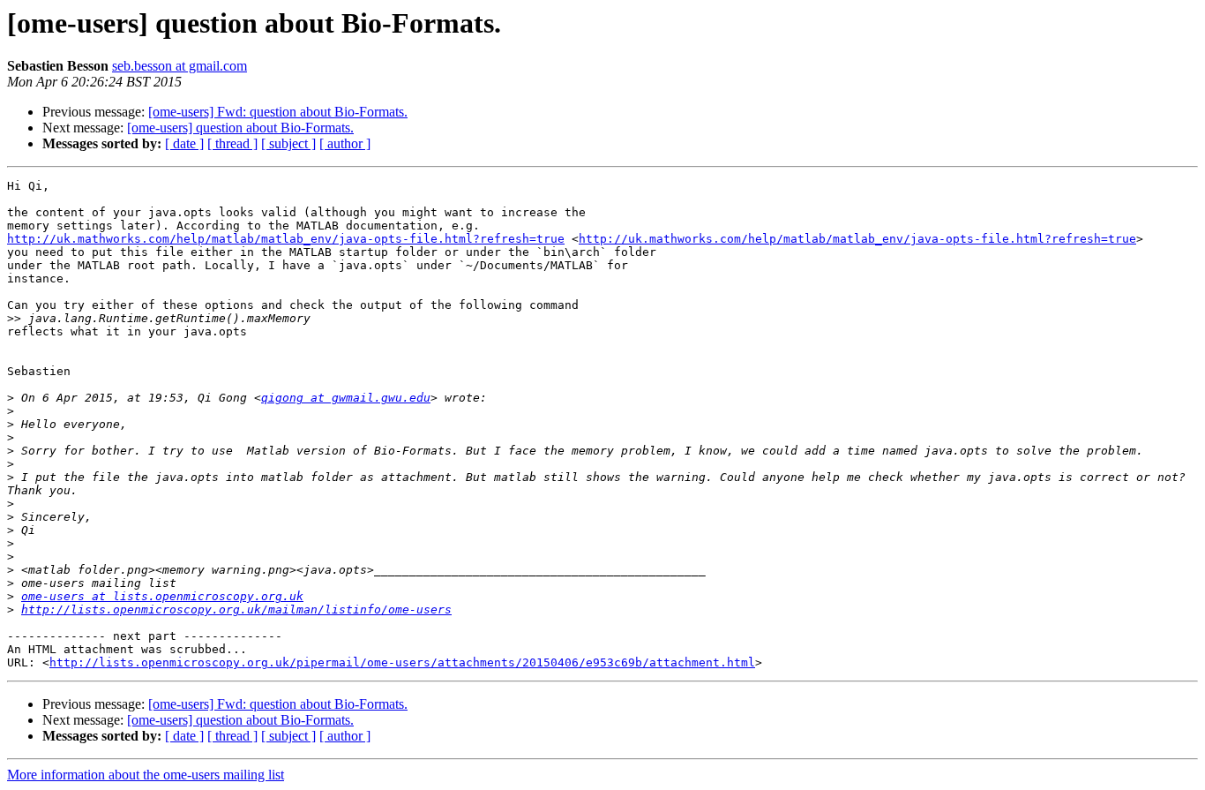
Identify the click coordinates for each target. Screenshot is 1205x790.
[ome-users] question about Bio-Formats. (240, 127)
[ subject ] (288, 143)
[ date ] (184, 143)
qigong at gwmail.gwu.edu (345, 397)
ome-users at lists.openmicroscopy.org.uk (162, 596)
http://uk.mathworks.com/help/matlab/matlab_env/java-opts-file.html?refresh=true (286, 238)
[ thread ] (232, 143)
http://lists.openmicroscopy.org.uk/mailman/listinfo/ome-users (236, 609)
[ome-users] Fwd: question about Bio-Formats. (278, 111)
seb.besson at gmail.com (179, 65)
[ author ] (344, 143)
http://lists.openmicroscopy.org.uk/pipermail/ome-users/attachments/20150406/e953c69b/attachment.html (402, 662)
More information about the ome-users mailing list (145, 774)
